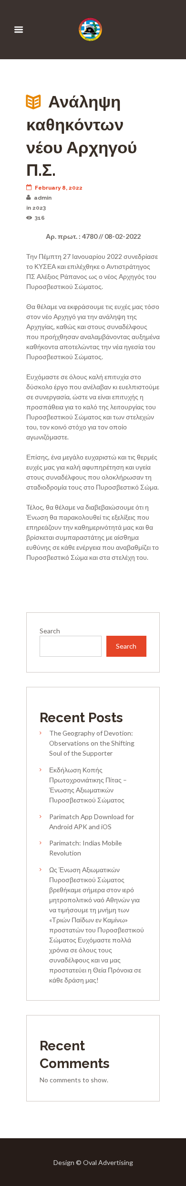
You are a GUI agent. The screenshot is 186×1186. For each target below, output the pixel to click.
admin (43, 197)
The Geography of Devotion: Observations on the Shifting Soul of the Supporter (91, 743)
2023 (39, 207)
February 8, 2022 (59, 187)
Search (50, 631)
